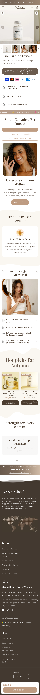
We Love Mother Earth (9, 660)
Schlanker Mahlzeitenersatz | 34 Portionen (10, 393)
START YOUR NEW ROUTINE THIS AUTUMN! (20, 2)
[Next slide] (25, 260)
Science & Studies (9, 574)
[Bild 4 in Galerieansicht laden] (33, 49)
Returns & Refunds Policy (10, 554)
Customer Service (9, 549)
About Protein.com (10, 655)
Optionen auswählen (10, 403)
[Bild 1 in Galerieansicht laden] (7, 49)
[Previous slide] (14, 260)
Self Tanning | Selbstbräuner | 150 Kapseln (29, 393)
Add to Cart (20, 202)
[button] (32, 7)
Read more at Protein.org (20, 473)
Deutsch (19, 676)
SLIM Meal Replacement (7, 648)
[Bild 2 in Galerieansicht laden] (16, 49)
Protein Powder (8, 639)
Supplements (7, 643)
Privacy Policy (8, 561)
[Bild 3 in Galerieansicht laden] (25, 49)
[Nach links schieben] (2, 27)
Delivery (5, 569)
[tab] (18, 260)
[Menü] (2, 7)
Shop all (19, 431)
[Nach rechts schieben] (37, 27)
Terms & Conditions (10, 565)
